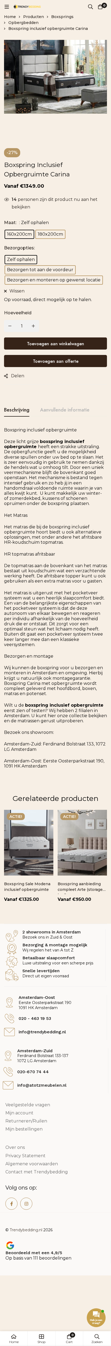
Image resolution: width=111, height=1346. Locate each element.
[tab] (16, 410)
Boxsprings (62, 16)
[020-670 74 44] (8, 1071)
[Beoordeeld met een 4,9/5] (10, 1245)
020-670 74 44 (33, 1071)
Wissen (17, 291)
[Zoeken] (90, 6)
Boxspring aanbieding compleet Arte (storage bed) (80, 889)
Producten (33, 16)
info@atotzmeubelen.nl (42, 1085)
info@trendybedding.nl (42, 1031)
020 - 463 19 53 (35, 1018)
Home (10, 16)
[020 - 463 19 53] (9, 1018)
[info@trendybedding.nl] (9, 1032)
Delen (17, 375)
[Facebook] (11, 1204)
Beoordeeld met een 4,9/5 (33, 1252)
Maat (10, 222)
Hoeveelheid (18, 312)
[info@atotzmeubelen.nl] (8, 1085)
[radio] (19, 234)
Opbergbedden (23, 22)
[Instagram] (26, 1204)
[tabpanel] (55, 603)
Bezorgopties (19, 247)
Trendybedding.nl (26, 1230)
